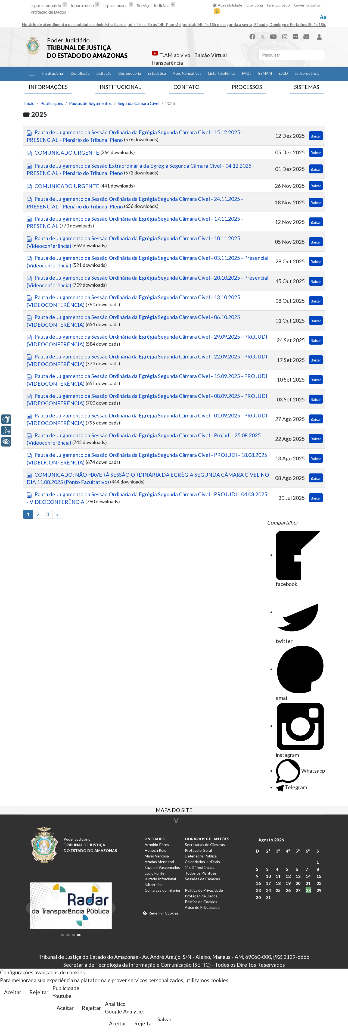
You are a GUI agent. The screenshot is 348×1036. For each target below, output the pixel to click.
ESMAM (265, 73)
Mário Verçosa (157, 856)
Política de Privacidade (204, 890)
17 (268, 883)
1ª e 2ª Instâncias (199, 867)
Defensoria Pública (201, 856)
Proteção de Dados (48, 11)
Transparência (167, 63)
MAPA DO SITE (174, 811)
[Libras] (6, 419)
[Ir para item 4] (78, 935)
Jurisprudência (307, 73)
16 (258, 883)
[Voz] (6, 430)
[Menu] (32, 73)
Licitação (104, 73)
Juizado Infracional (160, 878)
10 (268, 876)
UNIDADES (154, 839)
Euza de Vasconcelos (162, 867)
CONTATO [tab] (186, 87)
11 (278, 876)
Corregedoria (129, 73)
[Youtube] (273, 36)
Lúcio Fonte (154, 873)
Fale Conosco (278, 5)
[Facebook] (252, 36)
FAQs (246, 73)
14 (308, 876)
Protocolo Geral (198, 850)
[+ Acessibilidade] (6, 442)
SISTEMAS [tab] (306, 87)
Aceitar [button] (12, 992)
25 (278, 890)
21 (308, 883)
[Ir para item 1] (62, 935)
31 (268, 897)
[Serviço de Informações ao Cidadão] (217, 11)
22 (318, 883)
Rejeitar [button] (38, 992)
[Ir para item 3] (73, 935)
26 (288, 890)
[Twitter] (263, 36)
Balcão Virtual (210, 55)
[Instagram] (284, 36)
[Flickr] (295, 36)
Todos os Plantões (201, 873)
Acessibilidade (230, 5)
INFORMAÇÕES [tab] (48, 87)
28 (308, 890)
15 (318, 876)
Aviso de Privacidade (202, 907)
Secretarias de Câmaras (205, 844)
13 (298, 876)
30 (258, 897)
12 (288, 876)
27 (298, 890)
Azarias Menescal (159, 861)
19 (288, 883)
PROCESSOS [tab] (247, 87)
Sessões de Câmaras (202, 878)
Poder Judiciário (68, 40)
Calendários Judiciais (202, 861)
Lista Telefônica (221, 73)
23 (258, 890)
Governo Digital (307, 5)
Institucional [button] (53, 73)
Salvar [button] (164, 1019)
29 (318, 890)
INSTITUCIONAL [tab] (120, 87)
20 (298, 883)
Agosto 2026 (271, 839)
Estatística (157, 73)
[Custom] (306, 36)
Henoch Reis (155, 850)
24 (268, 890)
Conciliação (80, 73)
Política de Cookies (201, 901)
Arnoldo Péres (157, 844)
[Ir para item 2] (68, 935)
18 (278, 883)
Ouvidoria (254, 5)
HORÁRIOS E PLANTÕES (207, 839)
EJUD (283, 73)
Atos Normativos (187, 73)
